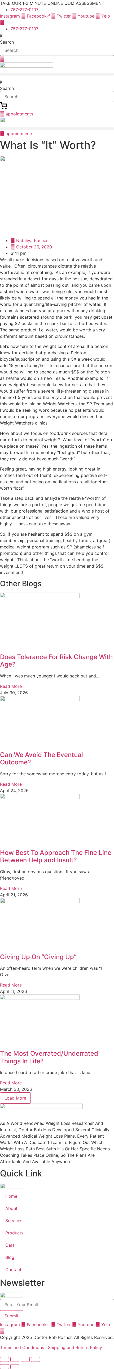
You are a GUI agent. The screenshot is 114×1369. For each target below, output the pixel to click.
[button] (57, 35)
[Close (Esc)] (35, 1359)
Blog (9, 1257)
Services (13, 1220)
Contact (13, 1269)
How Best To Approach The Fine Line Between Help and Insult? (55, 856)
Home (11, 1196)
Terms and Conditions (22, 1347)
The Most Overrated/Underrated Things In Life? (49, 1057)
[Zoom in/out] (4, 1359)
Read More (11, 686)
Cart (9, 1245)
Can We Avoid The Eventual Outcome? (41, 758)
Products (14, 1232)
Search (7, 42)
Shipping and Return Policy (75, 1347)
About (11, 1208)
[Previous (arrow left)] (4, 1366)
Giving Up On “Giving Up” (38, 957)
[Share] (25, 1359)
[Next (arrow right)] (14, 1366)
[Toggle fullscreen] (14, 1359)
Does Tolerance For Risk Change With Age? (56, 660)
